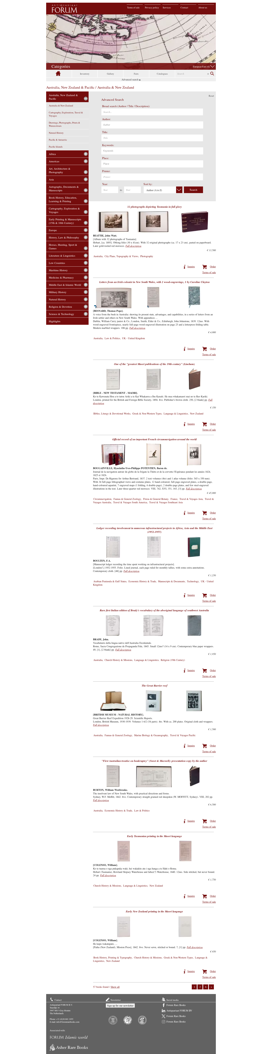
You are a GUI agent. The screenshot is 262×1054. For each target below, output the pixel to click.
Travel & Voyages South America (130, 502)
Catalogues (162, 73)
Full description (133, 246)
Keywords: (108, 145)
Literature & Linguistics (62, 255)
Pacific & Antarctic (58, 139)
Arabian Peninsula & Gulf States (109, 581)
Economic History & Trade (142, 581)
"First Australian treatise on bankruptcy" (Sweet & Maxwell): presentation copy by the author (154, 761)
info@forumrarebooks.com (67, 1021)
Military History (57, 292)
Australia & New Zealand (61, 105)
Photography (146, 256)
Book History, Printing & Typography (112, 957)
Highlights (54, 321)
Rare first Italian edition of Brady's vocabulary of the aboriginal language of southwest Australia (154, 610)
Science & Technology (61, 314)
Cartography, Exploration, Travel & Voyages (66, 114)
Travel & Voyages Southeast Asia (166, 502)
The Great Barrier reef (154, 685)
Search (193, 189)
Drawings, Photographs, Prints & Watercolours (64, 124)
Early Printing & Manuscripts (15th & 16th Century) (65, 221)
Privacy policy (152, 7)
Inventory (84, 73)
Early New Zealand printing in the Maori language (154, 911)
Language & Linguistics (176, 413)
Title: (105, 132)
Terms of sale (133, 7)
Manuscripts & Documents (171, 581)
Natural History (56, 132)
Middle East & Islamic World (65, 285)
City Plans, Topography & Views (121, 256)
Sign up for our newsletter (120, 1005)
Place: (105, 158)
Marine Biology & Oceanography (151, 735)
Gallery (110, 73)
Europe (53, 230)
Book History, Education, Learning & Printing (63, 199)
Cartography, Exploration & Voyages (64, 210)
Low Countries (57, 263)
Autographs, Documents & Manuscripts (64, 188)
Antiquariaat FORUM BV (179, 1010)
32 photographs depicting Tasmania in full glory (154, 207)
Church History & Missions (118, 660)
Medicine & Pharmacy (61, 277)
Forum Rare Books (176, 1005)
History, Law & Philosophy (64, 237)
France (174, 499)
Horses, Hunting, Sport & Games (63, 246)
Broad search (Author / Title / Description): (126, 106)
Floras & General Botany (155, 499)
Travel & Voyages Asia (191, 499)
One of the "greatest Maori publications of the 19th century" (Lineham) (154, 364)
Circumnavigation (102, 499)
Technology (193, 581)
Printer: (106, 171)
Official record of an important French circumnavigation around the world (154, 439)
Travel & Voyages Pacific (183, 735)
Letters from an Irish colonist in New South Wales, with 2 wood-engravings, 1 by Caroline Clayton (154, 282)
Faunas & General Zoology (127, 499)
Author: (106, 119)
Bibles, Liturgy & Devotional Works (111, 413)
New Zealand (196, 413)
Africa (52, 154)
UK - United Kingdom (133, 338)
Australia (97, 256)
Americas (54, 161)
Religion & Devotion (60, 306)
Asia (51, 179)
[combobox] (152, 124)
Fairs (136, 73)
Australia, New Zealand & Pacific (63, 96)
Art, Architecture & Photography (59, 170)
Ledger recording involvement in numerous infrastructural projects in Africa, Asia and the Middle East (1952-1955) (154, 530)
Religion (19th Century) (173, 660)
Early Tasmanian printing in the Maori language (154, 836)
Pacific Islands (56, 146)
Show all (115, 987)
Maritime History (58, 270)
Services (167, 7)
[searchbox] (152, 124)
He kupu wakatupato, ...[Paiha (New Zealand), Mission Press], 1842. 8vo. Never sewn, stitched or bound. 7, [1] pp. (148, 943)
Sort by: (147, 184)
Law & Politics (112, 338)
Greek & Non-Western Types (146, 413)
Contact (184, 7)
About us (202, 7)
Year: (105, 184)
